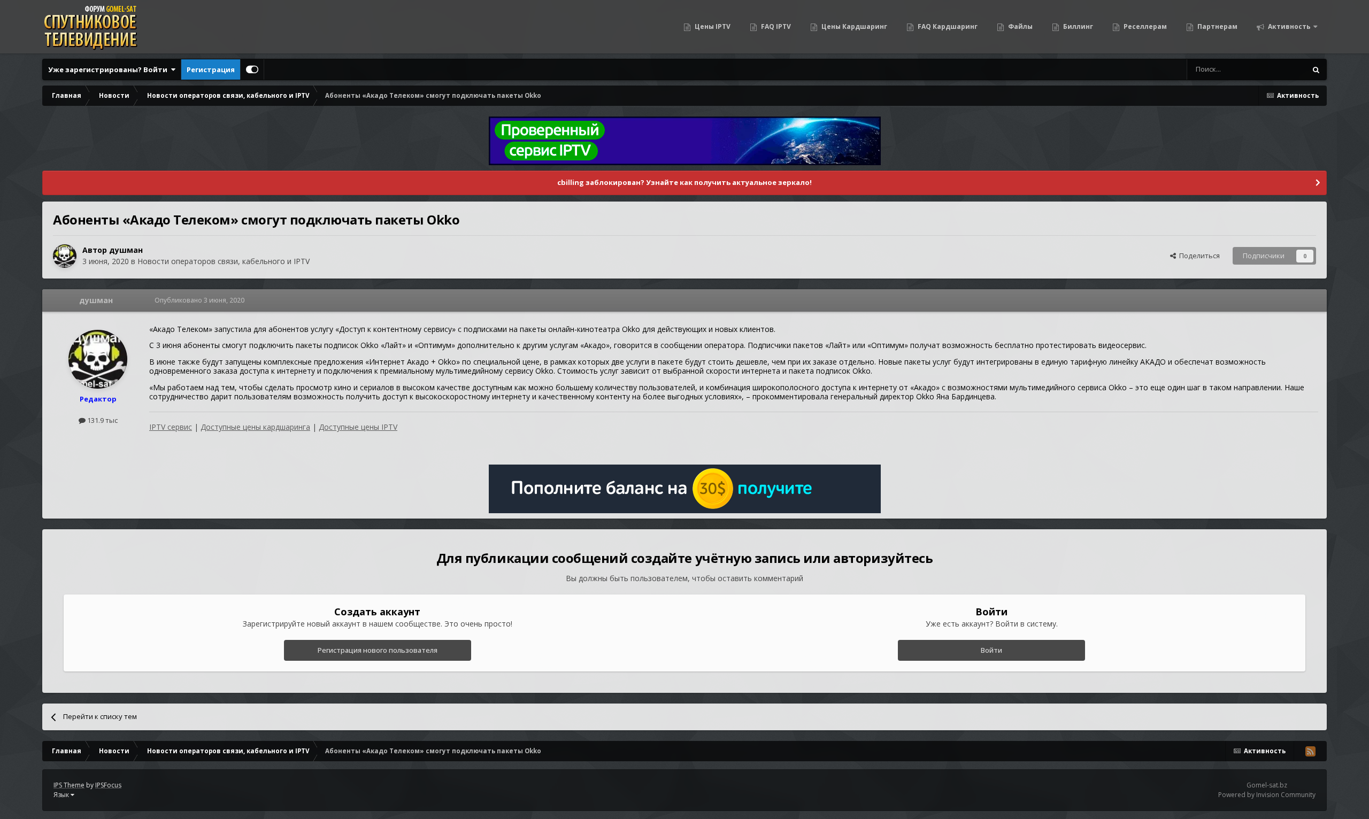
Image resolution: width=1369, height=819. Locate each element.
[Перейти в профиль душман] (64, 256)
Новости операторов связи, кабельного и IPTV (223, 261)
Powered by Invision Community (1267, 794)
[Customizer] (252, 69)
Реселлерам (1144, 26)
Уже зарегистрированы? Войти (109, 69)
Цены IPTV (711, 26)
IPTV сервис (170, 427)
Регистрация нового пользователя (377, 650)
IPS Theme (68, 785)
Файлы (1019, 26)
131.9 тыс (102, 420)
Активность (1288, 26)
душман (126, 250)
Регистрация (211, 69)
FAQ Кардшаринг (947, 26)
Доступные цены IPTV (358, 427)
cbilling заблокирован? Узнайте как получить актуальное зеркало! (684, 182)
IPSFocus (108, 785)
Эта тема (1277, 69)
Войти (991, 650)
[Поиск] (1316, 69)
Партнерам (1216, 26)
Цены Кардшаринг (853, 26)
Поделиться (1198, 255)
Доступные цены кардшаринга (255, 427)
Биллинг (1077, 26)
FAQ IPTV (775, 26)
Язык (62, 794)
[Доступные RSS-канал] (1310, 751)
